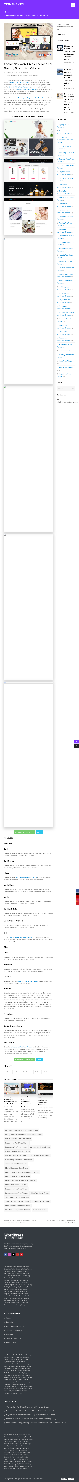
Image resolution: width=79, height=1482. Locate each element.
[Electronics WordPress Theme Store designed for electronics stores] (60, 48)
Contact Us (10, 1334)
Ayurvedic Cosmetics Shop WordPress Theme (21, 1130)
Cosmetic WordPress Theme (15, 75)
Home (6, 15)
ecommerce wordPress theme (16, 1164)
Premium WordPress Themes (15, 1185)
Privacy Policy (11, 1342)
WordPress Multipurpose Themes (17, 1210)
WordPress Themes (31, 75)
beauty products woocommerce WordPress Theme (23, 1134)
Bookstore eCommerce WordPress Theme (65, 139)
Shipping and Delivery (14, 1330)
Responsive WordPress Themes (16, 1193)
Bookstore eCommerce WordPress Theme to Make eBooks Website (69, 102)
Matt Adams (25, 73)
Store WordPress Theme (41, 1201)
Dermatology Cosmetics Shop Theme (18, 1160)
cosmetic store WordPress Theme (17, 1151)
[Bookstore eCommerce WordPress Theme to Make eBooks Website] (60, 96)
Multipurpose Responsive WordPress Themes (33, 98)
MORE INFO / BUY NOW (24, 832)
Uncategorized (64, 351)
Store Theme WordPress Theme (17, 1201)
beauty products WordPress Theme (18, 1139)
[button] (8, 1072)
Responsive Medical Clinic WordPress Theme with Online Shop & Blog (31, 1419)
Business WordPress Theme (40, 1147)
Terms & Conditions (13, 1338)
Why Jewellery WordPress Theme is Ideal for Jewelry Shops (27, 1407)
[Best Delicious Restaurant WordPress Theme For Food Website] (28, 1088)
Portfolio (9, 1322)
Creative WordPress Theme (39, 1155)
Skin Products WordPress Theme (17, 1197)
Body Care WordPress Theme (16, 1147)
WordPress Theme (39, 1210)
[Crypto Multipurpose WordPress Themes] (45, 1089)
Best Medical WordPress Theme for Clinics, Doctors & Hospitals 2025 (31, 1411)
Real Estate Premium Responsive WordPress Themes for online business (69, 78)
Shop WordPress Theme (40, 1193)
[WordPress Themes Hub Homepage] (14, 1239)
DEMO (39, 832)
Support (9, 1318)
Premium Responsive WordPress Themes (20, 1180)
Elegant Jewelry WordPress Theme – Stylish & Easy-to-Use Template (30, 1415)
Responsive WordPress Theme (16, 1189)
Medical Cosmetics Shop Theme (16, 1168)
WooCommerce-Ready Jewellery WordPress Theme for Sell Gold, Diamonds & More (36, 1423)
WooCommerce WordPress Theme (17, 1206)
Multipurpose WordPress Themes (17, 1176)
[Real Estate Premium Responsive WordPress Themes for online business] (60, 72)
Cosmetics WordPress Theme (15, 1155)
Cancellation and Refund (15, 1326)
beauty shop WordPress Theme (16, 1143)
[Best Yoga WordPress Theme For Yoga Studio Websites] (11, 1088)
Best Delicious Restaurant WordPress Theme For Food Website (27, 1101)
